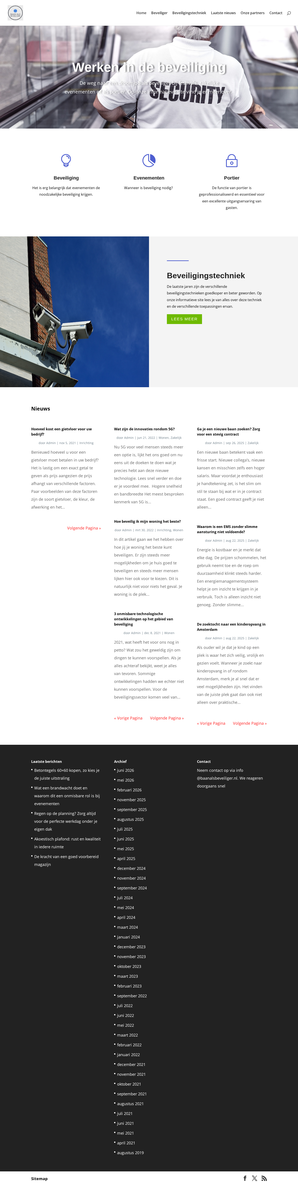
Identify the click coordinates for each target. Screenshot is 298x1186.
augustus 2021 (130, 1103)
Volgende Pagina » (84, 528)
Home (141, 13)
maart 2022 (127, 1035)
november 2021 (131, 1074)
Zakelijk (176, 438)
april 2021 (126, 1142)
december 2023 (131, 946)
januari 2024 (128, 937)
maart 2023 (127, 976)
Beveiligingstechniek (189, 13)
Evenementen (149, 178)
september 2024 (132, 888)
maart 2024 (127, 927)
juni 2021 (125, 1123)
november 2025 (131, 799)
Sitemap (39, 1178)
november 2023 (131, 956)
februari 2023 (129, 986)
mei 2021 (125, 1133)
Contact (275, 13)
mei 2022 (125, 1025)
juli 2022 (125, 1005)
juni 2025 (125, 839)
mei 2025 (125, 848)
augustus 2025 (130, 819)
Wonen (164, 438)
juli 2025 (125, 829)
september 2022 (132, 995)
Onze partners (253, 13)
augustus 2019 (130, 1152)
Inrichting (86, 443)
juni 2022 (125, 1015)
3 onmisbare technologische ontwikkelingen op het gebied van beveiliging (143, 619)
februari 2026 (129, 789)
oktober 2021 (129, 1084)
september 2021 (132, 1093)
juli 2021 (125, 1113)
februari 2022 (129, 1044)
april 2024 (126, 917)
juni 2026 (125, 770)
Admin (51, 443)
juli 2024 (125, 897)
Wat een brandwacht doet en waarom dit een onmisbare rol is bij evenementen (67, 795)
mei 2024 (125, 907)
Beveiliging (66, 178)
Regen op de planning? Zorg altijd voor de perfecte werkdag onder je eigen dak (65, 821)
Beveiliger (159, 13)
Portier (232, 178)
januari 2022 (128, 1054)
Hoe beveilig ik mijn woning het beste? (147, 521)
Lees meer (184, 319)
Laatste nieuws (223, 13)
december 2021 (131, 1064)
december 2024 (131, 868)
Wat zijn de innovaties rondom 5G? (144, 429)
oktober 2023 (129, 966)
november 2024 (131, 878)
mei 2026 (125, 780)
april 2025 (126, 858)
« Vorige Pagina (128, 718)
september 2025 (132, 809)
